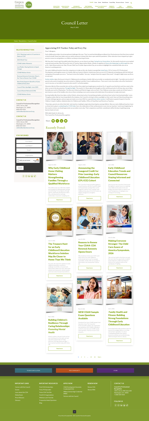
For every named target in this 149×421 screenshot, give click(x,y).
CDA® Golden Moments (24, 63)
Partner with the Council (70, 396)
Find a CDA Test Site (45, 392)
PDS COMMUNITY (74, 370)
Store (95, 2)
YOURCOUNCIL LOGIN (33, 370)
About (99, 2)
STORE (115, 370)
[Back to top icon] (74, 411)
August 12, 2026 (52, 164)
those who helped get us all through (116, 63)
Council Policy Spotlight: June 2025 (27, 87)
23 (91, 357)
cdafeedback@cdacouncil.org (25, 111)
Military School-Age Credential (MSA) (72, 392)
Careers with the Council (22, 387)
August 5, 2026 (82, 164)
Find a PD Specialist (45, 390)
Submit (20, 168)
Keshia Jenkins (49, 79)
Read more (59, 199)
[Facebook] (52, 120)
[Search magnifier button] (131, 3)
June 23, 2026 (111, 237)
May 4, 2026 (51, 316)
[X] (57, 120)
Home (16, 41)
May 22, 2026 (81, 309)
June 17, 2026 (51, 240)
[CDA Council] (23, 4)
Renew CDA (91, 387)
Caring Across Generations (102, 61)
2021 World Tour (22, 60)
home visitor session (99, 99)
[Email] (65, 120)
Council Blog (112, 2)
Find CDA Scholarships (46, 387)
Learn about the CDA (21, 392)
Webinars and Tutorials (46, 397)
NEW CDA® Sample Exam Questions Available (88, 315)
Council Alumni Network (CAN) (26, 91)
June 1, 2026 (111, 308)
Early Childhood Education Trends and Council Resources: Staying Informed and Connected (119, 174)
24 (94, 357)
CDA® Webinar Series (24, 72)
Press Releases (19, 397)
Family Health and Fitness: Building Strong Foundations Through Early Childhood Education (119, 318)
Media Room (105, 2)
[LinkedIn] (61, 120)
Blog (40, 403)
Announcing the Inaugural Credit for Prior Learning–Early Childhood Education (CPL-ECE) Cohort (89, 174)
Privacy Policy (61, 415)
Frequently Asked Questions (47, 400)
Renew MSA (91, 390)
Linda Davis (104, 70)
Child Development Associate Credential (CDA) (72, 388)
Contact (127, 2)
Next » (99, 357)
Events (17, 390)
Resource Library (120, 2)
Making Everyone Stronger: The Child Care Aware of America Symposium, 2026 (119, 247)
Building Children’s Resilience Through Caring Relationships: (59, 326)
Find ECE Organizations (46, 395)
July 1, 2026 (111, 164)
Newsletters (23, 41)
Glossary (17, 400)
